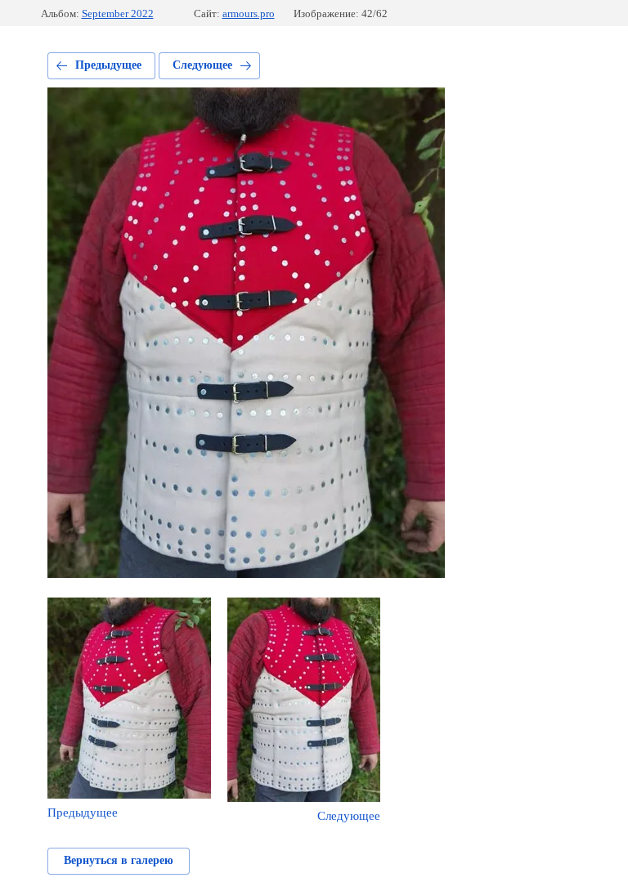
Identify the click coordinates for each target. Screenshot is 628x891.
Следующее (202, 65)
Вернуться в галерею (118, 860)
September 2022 (118, 13)
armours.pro (248, 13)
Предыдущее (108, 65)
